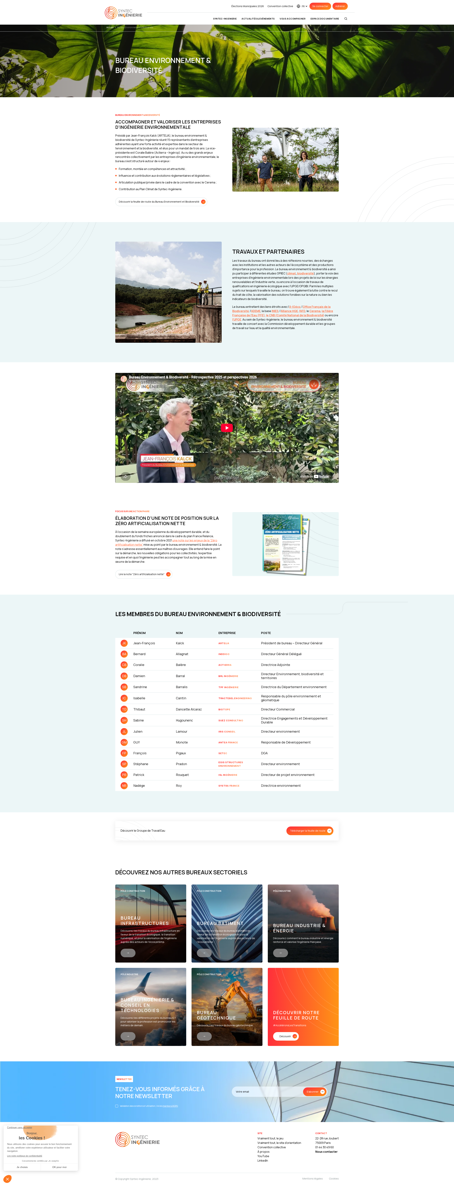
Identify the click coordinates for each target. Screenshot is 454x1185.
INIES (275, 311)
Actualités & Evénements (258, 18)
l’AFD (302, 311)
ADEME (256, 311)
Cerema (314, 311)
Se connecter (320, 6)
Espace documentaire (325, 18)
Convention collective (280, 6)
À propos (264, 1152)
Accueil (110, 27)
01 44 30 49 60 (324, 1147)
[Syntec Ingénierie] (137, 1140)
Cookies (334, 1178)
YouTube (263, 1156)
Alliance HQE (289, 311)
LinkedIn (263, 1160)
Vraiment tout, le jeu (270, 1138)
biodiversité (305, 273)
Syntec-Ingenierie (225, 18)
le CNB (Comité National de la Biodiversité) (295, 315)
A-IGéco (294, 307)
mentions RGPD (170, 1105)
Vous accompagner (293, 18)
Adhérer (340, 6)
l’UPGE (236, 319)
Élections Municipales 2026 (247, 6)
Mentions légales (312, 1178)
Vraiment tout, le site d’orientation (279, 1143)
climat (291, 273)
